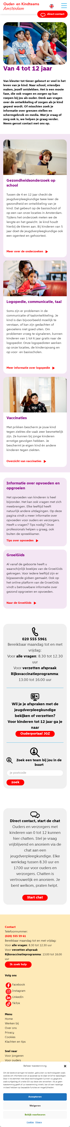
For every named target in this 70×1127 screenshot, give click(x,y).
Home (9, 1019)
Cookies (30, 1122)
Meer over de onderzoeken (25, 251)
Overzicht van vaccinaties (24, 461)
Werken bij (12, 1023)
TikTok (16, 1003)
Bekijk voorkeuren (35, 1115)
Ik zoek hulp (18, 964)
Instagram (18, 991)
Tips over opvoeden (20, 540)
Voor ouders (13, 1060)
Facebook (18, 984)
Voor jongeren (14, 1056)
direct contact (55, 14)
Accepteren (35, 1097)
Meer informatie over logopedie (28, 368)
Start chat (35, 897)
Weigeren (35, 1106)
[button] (65, 1066)
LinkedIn (17, 997)
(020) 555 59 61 (15, 936)
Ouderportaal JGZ (35, 734)
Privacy (38, 1122)
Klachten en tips (16, 1041)
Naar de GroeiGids (19, 603)
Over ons (11, 1028)
